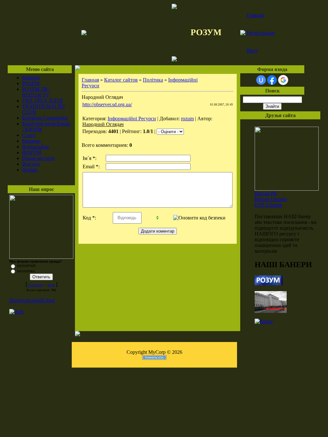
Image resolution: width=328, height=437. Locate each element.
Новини (31, 77)
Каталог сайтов (121, 80)
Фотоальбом (35, 146)
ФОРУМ (31, 152)
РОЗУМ (30, 83)
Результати (35, 285)
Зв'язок (29, 169)
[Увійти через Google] (283, 80)
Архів (51, 285)
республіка (26, 271)
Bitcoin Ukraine (271, 199)
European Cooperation (45, 118)
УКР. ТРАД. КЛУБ (42, 100)
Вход (252, 50)
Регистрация (260, 33)
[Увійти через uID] (261, 80)
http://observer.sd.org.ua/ (107, 104)
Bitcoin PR (266, 193)
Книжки (31, 141)
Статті (29, 135)
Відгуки (31, 164)
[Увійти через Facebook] (272, 80)
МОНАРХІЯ (26, 266)
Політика (153, 80)
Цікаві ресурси (38, 158)
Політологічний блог (32, 300)
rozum (187, 118)
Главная (255, 15)
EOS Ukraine (268, 205)
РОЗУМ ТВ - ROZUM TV (36, 92)
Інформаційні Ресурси (132, 118)
